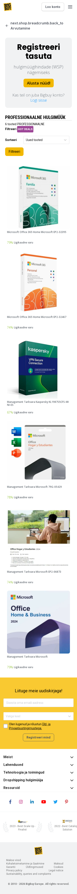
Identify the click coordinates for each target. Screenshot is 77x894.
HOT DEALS (25, 129)
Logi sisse (38, 100)
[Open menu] (70, 7)
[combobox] (26, 140)
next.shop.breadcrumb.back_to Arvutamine (36, 25)
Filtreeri (14, 152)
